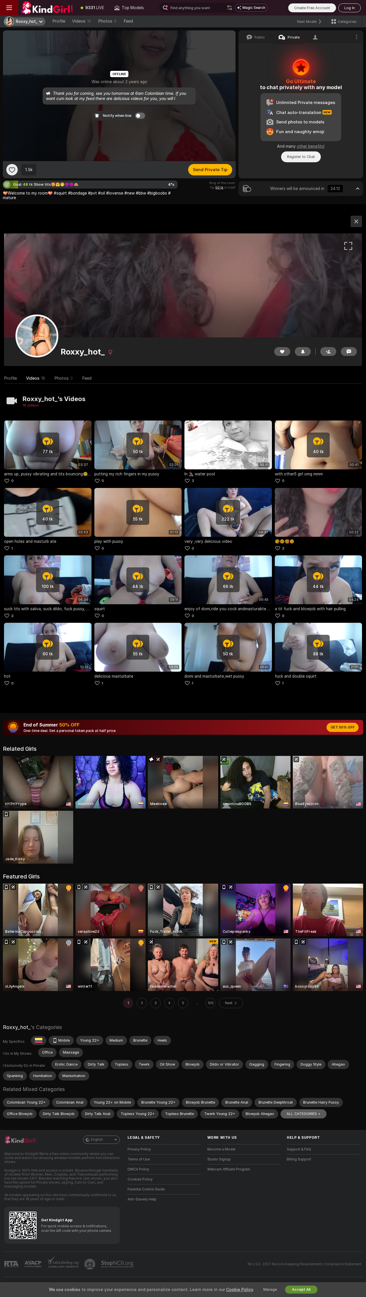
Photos (107, 21)
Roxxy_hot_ (17, 1027)
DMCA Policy (138, 1169)
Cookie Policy (239, 1289)
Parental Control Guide (146, 1189)
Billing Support (299, 1159)
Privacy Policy (139, 1149)
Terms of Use (139, 1159)
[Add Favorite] (12, 169)
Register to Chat (301, 157)
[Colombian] (38, 1040)
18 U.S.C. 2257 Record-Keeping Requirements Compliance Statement (304, 1264)
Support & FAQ (299, 1149)
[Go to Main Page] (46, 7)
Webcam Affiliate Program (228, 1169)
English (97, 1140)
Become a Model (221, 1149)
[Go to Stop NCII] (118, 1264)
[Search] (230, 8)
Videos (81, 21)
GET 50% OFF (343, 727)
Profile (58, 21)
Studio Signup (219, 1159)
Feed (128, 21)
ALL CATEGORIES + (304, 1114)
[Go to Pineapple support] (90, 1264)
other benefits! (311, 146)
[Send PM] (349, 351)
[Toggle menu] (9, 7)
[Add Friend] (328, 351)
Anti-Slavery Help (142, 1199)
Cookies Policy (140, 1179)
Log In (349, 8)
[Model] (356, 221)
